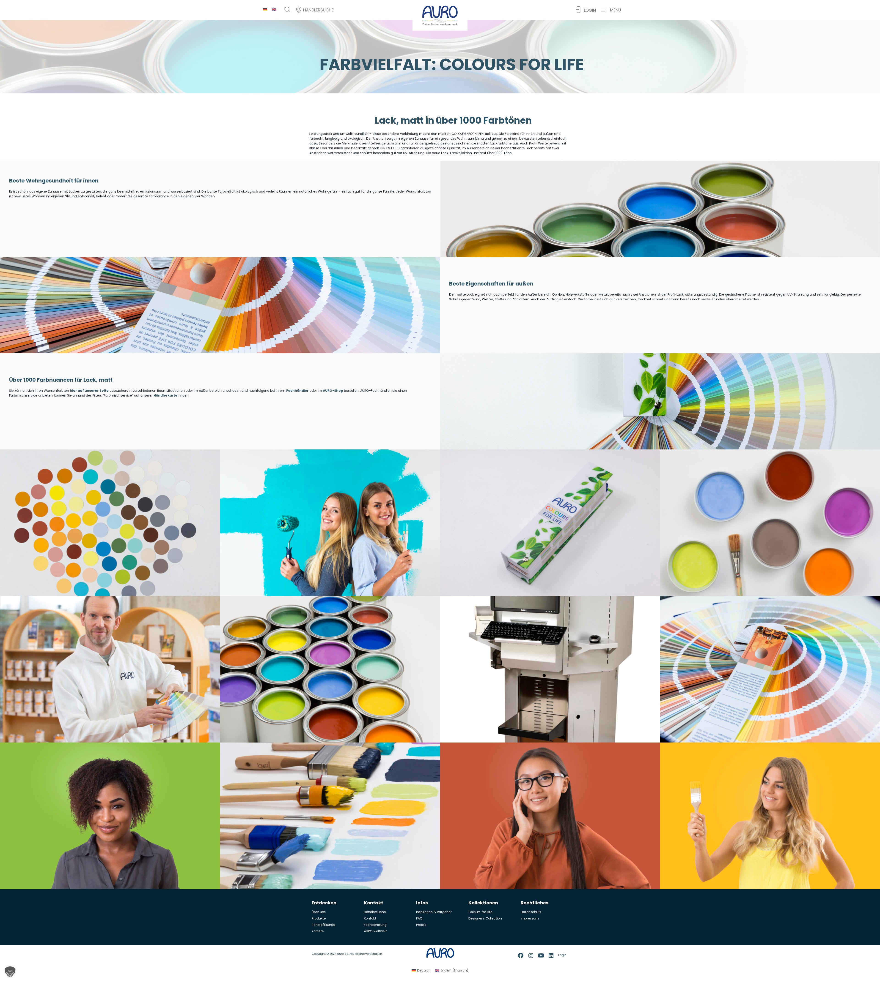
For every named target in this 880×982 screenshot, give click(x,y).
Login (562, 955)
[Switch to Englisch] (274, 9)
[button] (611, 10)
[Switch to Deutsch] (265, 9)
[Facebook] (520, 955)
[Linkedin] (551, 955)
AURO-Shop (333, 390)
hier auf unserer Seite (89, 390)
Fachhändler (297, 390)
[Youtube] (541, 955)
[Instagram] (531, 955)
